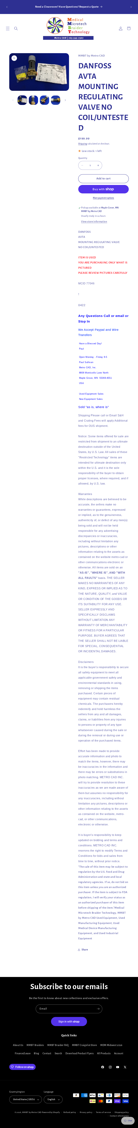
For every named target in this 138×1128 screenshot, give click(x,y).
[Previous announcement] (7, 7)
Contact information (119, 1116)
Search (58, 1053)
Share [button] (85, 949)
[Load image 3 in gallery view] (44, 100)
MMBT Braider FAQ (58, 1045)
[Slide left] (13, 100)
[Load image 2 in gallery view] (33, 100)
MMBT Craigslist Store (84, 1045)
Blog (36, 1053)
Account (118, 1053)
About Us (18, 1045)
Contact (47, 1053)
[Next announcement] (131, 7)
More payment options (103, 198)
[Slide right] (65, 100)
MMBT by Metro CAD (31, 1112)
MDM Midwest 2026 (111, 1045)
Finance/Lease (23, 1053)
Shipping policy (122, 1112)
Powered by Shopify (51, 1112)
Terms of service (103, 1112)
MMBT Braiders (35, 1045)
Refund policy (69, 1112)
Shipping (82, 144)
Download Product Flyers (79, 1053)
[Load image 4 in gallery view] (55, 100)
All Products (104, 1053)
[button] (8, 28)
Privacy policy (86, 1112)
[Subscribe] (98, 1008)
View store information (94, 221)
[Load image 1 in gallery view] (22, 100)
